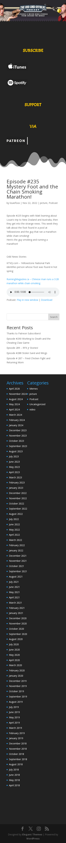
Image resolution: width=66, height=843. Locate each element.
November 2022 (18, 498)
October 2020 (16, 628)
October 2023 (16, 440)
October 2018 (16, 754)
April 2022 (14, 534)
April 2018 (14, 785)
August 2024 (16, 399)
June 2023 (14, 461)
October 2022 (16, 503)
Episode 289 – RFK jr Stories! (22, 347)
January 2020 (16, 675)
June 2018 (14, 774)
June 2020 (14, 649)
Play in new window (27, 299)
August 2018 (16, 764)
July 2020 (14, 644)
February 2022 (17, 545)
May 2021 (14, 592)
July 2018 (14, 769)
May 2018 (14, 780)
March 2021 (15, 602)
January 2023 (16, 487)
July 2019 (14, 707)
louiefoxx (15, 203)
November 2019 (18, 686)
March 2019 (15, 727)
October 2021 (16, 566)
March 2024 (15, 414)
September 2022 (18, 508)
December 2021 (18, 555)
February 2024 (17, 420)
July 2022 (14, 519)
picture (43, 203)
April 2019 (14, 722)
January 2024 (16, 425)
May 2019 (14, 717)
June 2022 (14, 524)
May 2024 (14, 404)
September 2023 (18, 446)
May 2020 (14, 654)
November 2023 (18, 435)
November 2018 (18, 748)
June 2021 (14, 586)
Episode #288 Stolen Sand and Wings (27, 353)
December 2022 (18, 493)
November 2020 (18, 623)
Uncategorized (37, 404)
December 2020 (18, 618)
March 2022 (15, 540)
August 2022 (16, 513)
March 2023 (15, 477)
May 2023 (14, 467)
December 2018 (18, 743)
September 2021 (18, 571)
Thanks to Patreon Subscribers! (24, 333)
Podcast (53, 203)
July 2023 (14, 456)
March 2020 (15, 665)
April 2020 (14, 660)
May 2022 (14, 529)
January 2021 (16, 613)
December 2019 (18, 681)
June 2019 (14, 712)
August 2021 (16, 576)
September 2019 (18, 696)
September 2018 (18, 759)
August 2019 (16, 701)
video (32, 409)
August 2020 (16, 639)
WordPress (33, 838)
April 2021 (14, 597)
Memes (33, 388)
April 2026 (14, 388)
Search (54, 317)
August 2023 (16, 451)
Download (46, 299)
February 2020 (17, 670)
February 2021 (17, 608)
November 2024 (18, 393)
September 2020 (18, 634)
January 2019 (16, 738)
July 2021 (14, 581)
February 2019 (17, 733)
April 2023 (14, 472)
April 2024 (14, 409)
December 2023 (18, 430)
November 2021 (18, 560)
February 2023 (17, 482)
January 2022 (16, 550)
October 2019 (16, 691)
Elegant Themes (32, 834)
